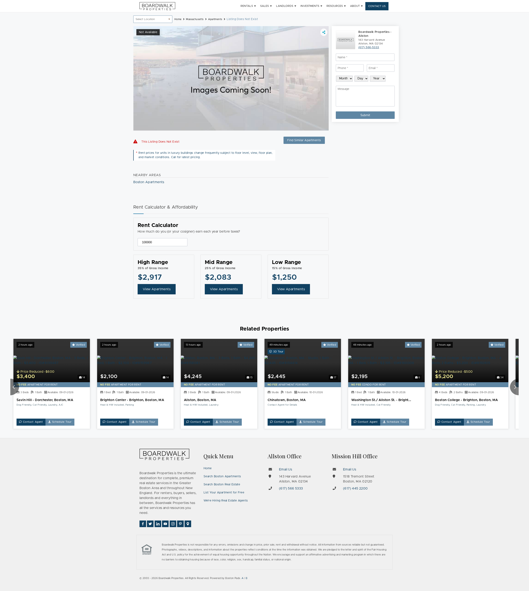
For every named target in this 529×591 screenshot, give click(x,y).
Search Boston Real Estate (222, 484)
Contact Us (377, 6)
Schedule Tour (61, 422)
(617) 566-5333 (368, 47)
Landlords (284, 6)
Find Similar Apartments (304, 140)
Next (514, 387)
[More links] (323, 32)
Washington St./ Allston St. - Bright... (381, 400)
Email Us (285, 469)
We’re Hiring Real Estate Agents (226, 500)
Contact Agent (32, 422)
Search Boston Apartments (222, 476)
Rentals (247, 6)
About (355, 6)
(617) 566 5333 (291, 488)
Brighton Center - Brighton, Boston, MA (132, 400)
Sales (264, 6)
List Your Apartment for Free (224, 492)
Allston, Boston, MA (200, 400)
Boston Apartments (148, 182)
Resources (334, 6)
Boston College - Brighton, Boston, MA (466, 400)
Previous (14, 387)
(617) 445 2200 (355, 488)
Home (208, 468)
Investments (309, 6)
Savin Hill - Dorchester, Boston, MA (45, 400)
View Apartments (156, 289)
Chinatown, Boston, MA (287, 400)
